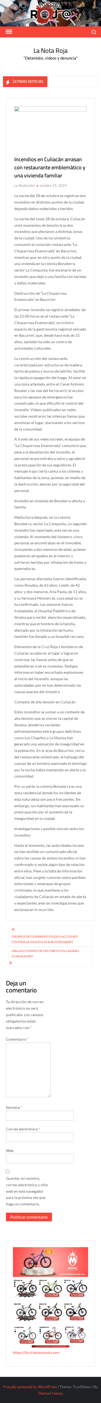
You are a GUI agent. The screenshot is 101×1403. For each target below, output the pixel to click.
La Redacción (24, 185)
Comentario (17, 1039)
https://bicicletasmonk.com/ (36, 1352)
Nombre (14, 1107)
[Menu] (8, 31)
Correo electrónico (23, 1129)
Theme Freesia (50, 1393)
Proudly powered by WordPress (30, 1386)
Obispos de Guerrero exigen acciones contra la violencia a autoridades (45, 939)
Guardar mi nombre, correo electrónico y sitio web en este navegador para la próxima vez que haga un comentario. (27, 1191)
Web (10, 1150)
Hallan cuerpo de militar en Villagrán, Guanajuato (46, 953)
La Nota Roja (50, 50)
